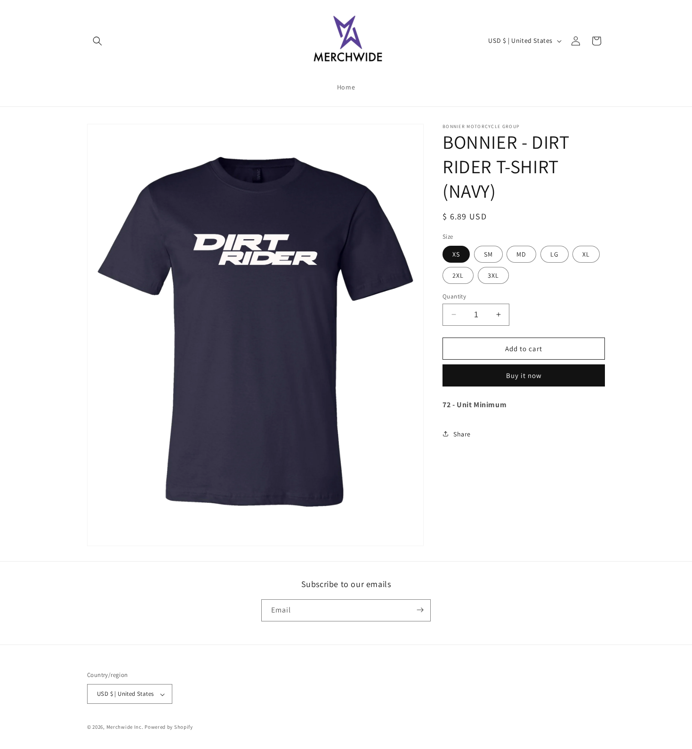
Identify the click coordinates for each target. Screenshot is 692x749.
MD (521, 254)
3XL (493, 275)
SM (488, 254)
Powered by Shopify (169, 727)
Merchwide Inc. (125, 727)
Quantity (454, 296)
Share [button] (462, 433)
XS (456, 254)
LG (554, 254)
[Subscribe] (420, 610)
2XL (458, 275)
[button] (97, 41)
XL (586, 254)
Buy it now (524, 375)
